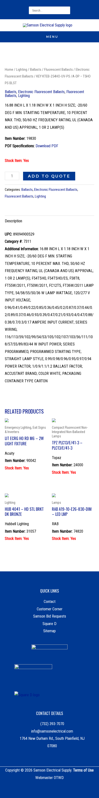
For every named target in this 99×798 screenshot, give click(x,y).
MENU (52, 36)
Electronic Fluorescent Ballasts (41, 91)
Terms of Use (83, 770)
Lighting (21, 69)
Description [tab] (13, 221)
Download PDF (47, 146)
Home (9, 69)
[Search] (67, 10)
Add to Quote (49, 176)
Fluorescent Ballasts (58, 69)
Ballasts (35, 69)
